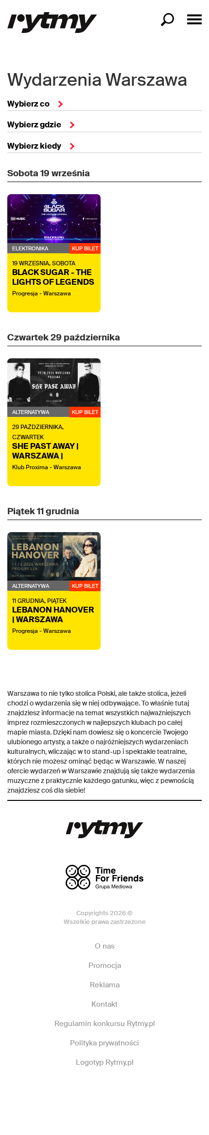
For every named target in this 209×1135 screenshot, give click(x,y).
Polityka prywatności (104, 1043)
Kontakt (104, 1004)
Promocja (104, 965)
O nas (105, 946)
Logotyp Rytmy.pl (105, 1062)
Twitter (142, 1091)
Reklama (105, 985)
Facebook (65, 1091)
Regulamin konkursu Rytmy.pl (104, 1023)
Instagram (104, 1091)
